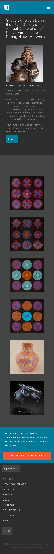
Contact (8, 515)
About (7, 520)
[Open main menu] (48, 7)
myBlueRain (11, 468)
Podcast (8, 505)
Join (7, 531)
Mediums (8, 489)
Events (7, 494)
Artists (8, 479)
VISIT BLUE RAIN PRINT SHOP (27, 455)
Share (12, 139)
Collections (11, 510)
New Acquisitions (14, 484)
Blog (6, 500)
